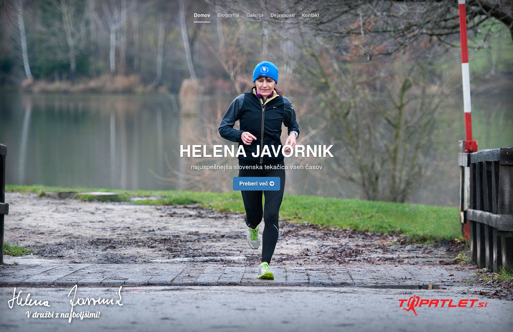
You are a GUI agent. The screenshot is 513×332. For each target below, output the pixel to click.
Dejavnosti (282, 15)
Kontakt (310, 15)
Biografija (228, 15)
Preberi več (254, 183)
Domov (202, 15)
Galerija (254, 15)
